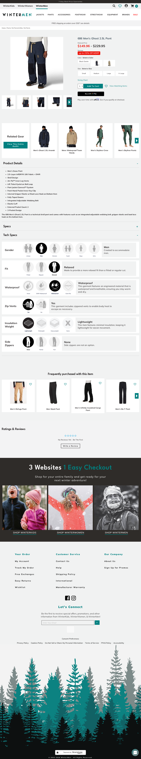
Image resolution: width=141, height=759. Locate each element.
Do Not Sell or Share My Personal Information (64, 643)
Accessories (64, 14)
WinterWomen (25, 6)
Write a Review (70, 446)
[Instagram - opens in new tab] (73, 598)
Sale (135, 14)
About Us (110, 561)
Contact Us (63, 561)
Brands (126, 14)
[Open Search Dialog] (114, 6)
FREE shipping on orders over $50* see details (70, 23)
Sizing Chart (83, 80)
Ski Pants (27, 28)
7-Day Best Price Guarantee (70, 1)
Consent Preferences (70, 639)
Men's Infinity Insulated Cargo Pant (88, 409)
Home (4, 28)
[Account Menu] (126, 6)
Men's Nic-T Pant (122, 409)
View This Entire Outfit (15, 145)
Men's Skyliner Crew (99, 150)
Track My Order (24, 567)
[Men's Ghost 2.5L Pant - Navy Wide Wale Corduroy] (8, 101)
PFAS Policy (106, 643)
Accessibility (118, 643)
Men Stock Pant (53, 409)
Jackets (40, 14)
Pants (51, 14)
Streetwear (96, 14)
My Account (22, 561)
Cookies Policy (37, 643)
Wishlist (20, 587)
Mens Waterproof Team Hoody (72, 151)
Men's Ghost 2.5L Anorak (44, 150)
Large (109, 73)
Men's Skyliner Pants (127, 150)
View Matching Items (118, 86)
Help (59, 567)
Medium (96, 73)
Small (84, 73)
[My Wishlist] (120, 6)
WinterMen (42, 6)
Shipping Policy (65, 574)
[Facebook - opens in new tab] (67, 598)
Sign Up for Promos (116, 567)
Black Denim (84, 61)
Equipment (112, 14)
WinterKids (9, 6)
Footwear (80, 14)
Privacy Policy (23, 643)
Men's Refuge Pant (18, 409)
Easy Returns (23, 580)
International (64, 580)
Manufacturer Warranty (70, 587)
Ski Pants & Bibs (17, 28)
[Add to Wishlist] (106, 86)
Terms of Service (92, 643)
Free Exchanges (24, 574)
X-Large (121, 73)
